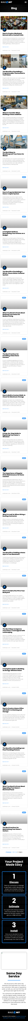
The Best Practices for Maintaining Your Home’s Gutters (12, 829)
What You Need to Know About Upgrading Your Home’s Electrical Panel (14, 788)
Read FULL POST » (6, 47)
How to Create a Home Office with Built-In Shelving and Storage (13, 710)
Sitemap (5, 1018)
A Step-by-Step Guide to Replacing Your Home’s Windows (12, 435)
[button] (25, 2)
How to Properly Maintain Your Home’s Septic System (14, 193)
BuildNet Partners (20, 1016)
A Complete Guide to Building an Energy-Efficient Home (13, 669)
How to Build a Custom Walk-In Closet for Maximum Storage (14, 396)
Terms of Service (20, 1018)
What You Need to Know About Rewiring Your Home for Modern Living (14, 314)
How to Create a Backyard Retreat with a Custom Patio (13, 34)
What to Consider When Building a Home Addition (12, 113)
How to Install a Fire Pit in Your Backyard (14, 591)
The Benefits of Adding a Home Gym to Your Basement (14, 553)
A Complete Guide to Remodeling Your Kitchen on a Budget (14, 233)
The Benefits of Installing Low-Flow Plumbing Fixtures (14, 749)
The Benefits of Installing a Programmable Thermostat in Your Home (14, 73)
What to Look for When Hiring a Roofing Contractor (14, 515)
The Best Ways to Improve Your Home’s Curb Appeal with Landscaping (14, 630)
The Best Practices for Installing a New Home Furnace (11, 355)
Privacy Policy (11, 1018)
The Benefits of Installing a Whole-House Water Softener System (14, 273)
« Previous (8, 852)
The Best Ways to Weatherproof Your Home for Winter (13, 154)
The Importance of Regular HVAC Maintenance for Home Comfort (13, 474)
